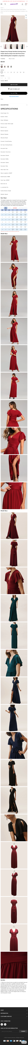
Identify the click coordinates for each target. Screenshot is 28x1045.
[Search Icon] (5, 4)
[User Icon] (22, 4)
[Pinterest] (5, 1024)
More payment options (14, 96)
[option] (14, 28)
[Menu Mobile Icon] (1, 4)
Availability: (3, 58)
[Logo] (14, 4)
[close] (27, 1)
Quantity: (2, 75)
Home (2, 7)
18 (23, 72)
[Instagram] (2, 1024)
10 (11, 72)
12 (14, 72)
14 (17, 72)
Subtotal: (2, 80)
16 (20, 72)
